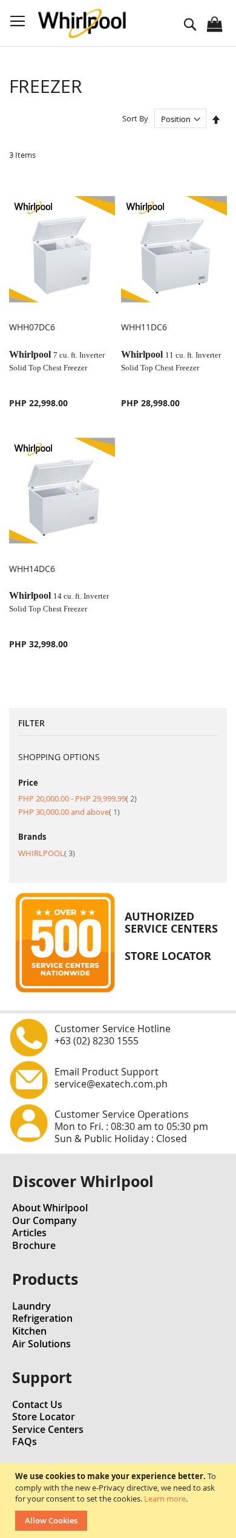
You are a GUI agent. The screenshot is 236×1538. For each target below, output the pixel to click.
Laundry (31, 1306)
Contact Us (37, 1404)
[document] (119, 1501)
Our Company (44, 1220)
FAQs (24, 1441)
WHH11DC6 (144, 327)
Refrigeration (42, 1318)
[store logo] (81, 23)
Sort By (135, 119)
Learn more (165, 1498)
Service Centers (48, 1429)
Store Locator (43, 1416)
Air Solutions (41, 1343)
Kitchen (29, 1331)
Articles (29, 1232)
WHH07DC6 (32, 327)
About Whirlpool (50, 1207)
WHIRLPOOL (46, 853)
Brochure (34, 1245)
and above (69, 811)
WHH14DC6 (32, 568)
